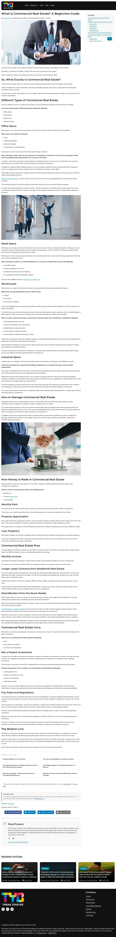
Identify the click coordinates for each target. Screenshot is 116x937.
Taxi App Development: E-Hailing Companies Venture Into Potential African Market (20, 766)
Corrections (89, 915)
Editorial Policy (91, 912)
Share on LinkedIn (47, 812)
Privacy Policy (90, 902)
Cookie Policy (51, 933)
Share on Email (64, 812)
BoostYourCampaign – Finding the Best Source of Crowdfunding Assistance (19, 774)
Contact (88, 896)
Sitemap (88, 909)
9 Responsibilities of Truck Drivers (14, 759)
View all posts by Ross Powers (18, 842)
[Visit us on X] (7, 909)
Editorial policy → (40, 798)
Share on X (31, 812)
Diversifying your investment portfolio (13, 609)
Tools (47, 5)
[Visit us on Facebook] (3, 909)
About (52, 5)
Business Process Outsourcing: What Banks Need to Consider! (60, 774)
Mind (41, 5)
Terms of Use (90, 899)
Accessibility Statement (93, 906)
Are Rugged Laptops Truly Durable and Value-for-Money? (59, 766)
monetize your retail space (31, 279)
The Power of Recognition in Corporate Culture (58, 759)
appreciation (14, 496)
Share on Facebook (14, 812)
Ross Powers (8, 18)
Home (27, 5)
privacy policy (42, 933)
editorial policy (67, 784)
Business (33, 5)
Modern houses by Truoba (10, 178)
